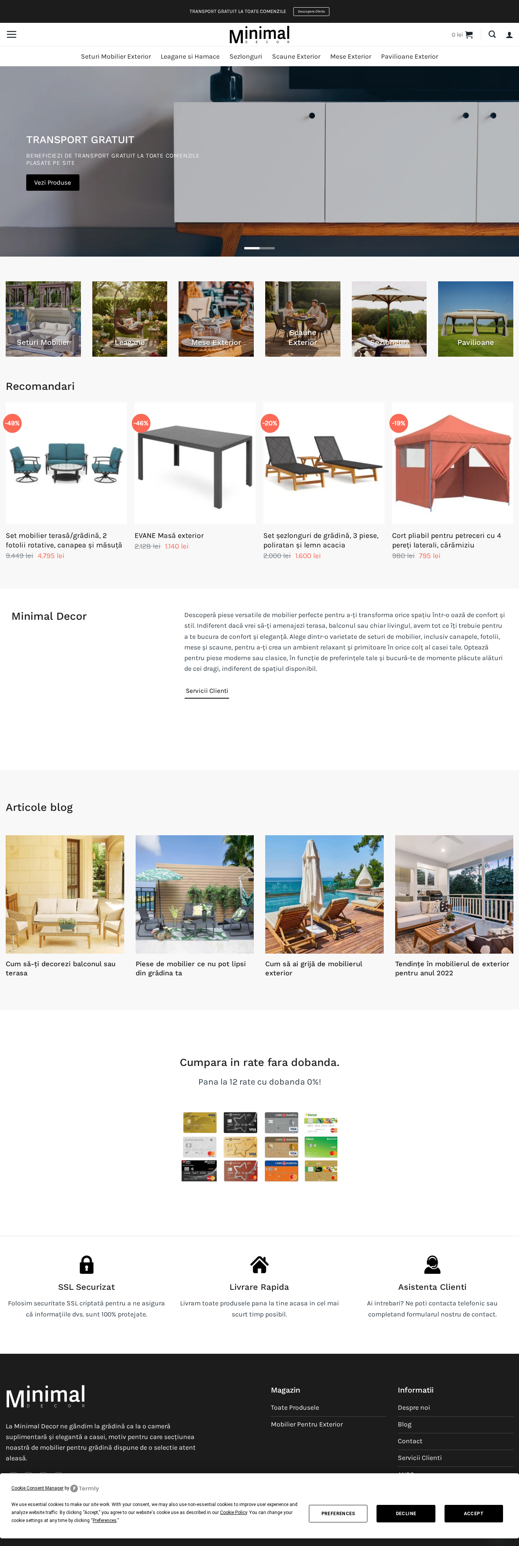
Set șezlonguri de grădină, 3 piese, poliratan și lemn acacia (320, 540)
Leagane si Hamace (190, 56)
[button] (11, 34)
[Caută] (492, 34)
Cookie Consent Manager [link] (37, 1488)
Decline (406, 1513)
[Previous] (6, 489)
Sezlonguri (245, 56)
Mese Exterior (350, 56)
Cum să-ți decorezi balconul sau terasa (61, 968)
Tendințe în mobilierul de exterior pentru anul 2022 (452, 968)
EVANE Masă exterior (169, 535)
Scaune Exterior (296, 56)
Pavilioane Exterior (409, 56)
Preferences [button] (105, 1520)
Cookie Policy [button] (233, 1512)
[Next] (513, 489)
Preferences (338, 1513)
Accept (474, 1513)
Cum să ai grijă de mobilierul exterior (313, 968)
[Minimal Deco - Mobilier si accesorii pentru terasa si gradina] (259, 34)
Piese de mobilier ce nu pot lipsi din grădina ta (191, 968)
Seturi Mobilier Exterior (116, 56)
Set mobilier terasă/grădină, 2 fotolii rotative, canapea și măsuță (64, 540)
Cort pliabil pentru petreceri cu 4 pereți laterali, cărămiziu (446, 540)
